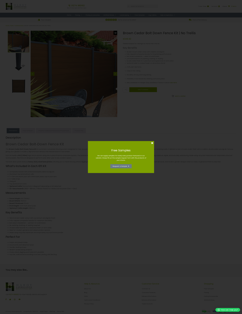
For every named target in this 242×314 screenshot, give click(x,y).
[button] (227, 310)
